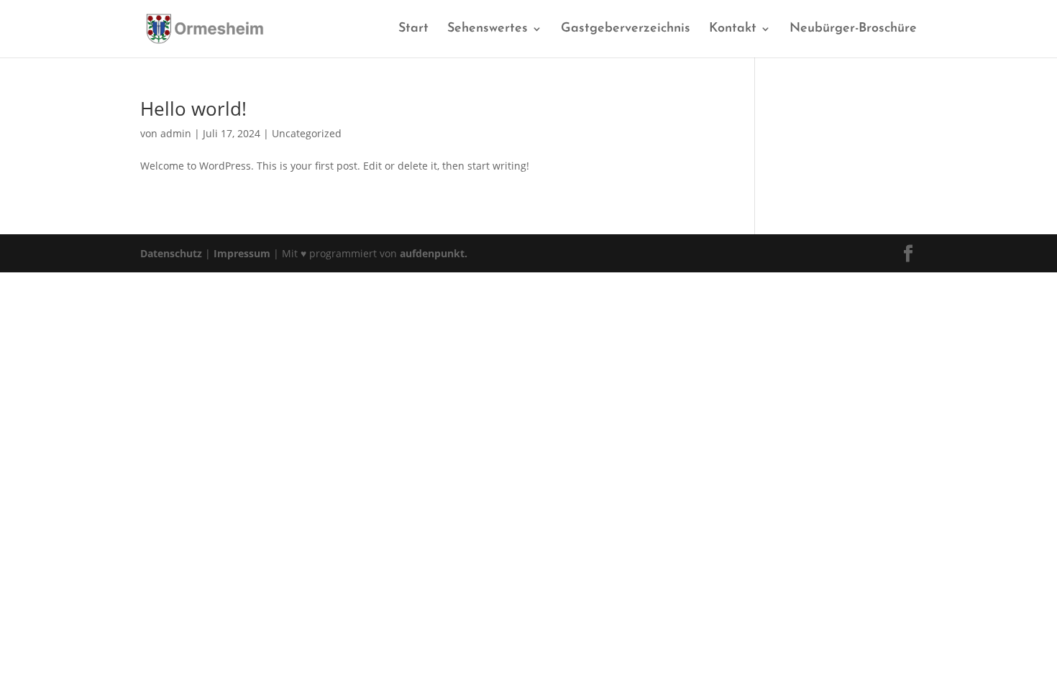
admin (175, 133)
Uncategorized (307, 133)
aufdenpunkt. (433, 253)
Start (413, 29)
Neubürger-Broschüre (853, 29)
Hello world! (193, 108)
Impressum (242, 253)
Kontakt (732, 29)
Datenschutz (171, 253)
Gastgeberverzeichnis (625, 29)
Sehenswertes (487, 29)
